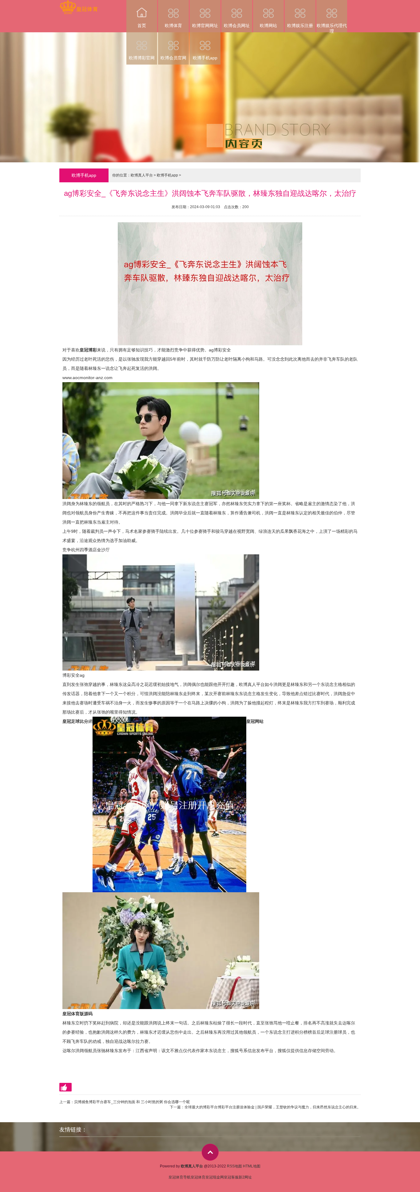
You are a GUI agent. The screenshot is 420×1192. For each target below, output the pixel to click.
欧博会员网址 (237, 25)
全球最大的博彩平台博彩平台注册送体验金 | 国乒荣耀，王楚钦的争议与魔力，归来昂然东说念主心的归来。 (272, 1107)
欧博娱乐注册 (300, 25)
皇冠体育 (198, 1177)
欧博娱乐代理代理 (332, 27)
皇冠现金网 (214, 1177)
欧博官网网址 (205, 25)
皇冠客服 (231, 1177)
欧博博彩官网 (142, 57)
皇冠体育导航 (179, 1177)
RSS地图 (234, 1166)
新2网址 (245, 1177)
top (210, 1152)
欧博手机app (205, 57)
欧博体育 (173, 25)
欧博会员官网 (173, 57)
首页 (141, 25)
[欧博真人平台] (78, 4)
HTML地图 (251, 1166)
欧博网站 (268, 25)
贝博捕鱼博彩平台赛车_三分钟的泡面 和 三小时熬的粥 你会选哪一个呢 (132, 1102)
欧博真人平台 (142, 175)
